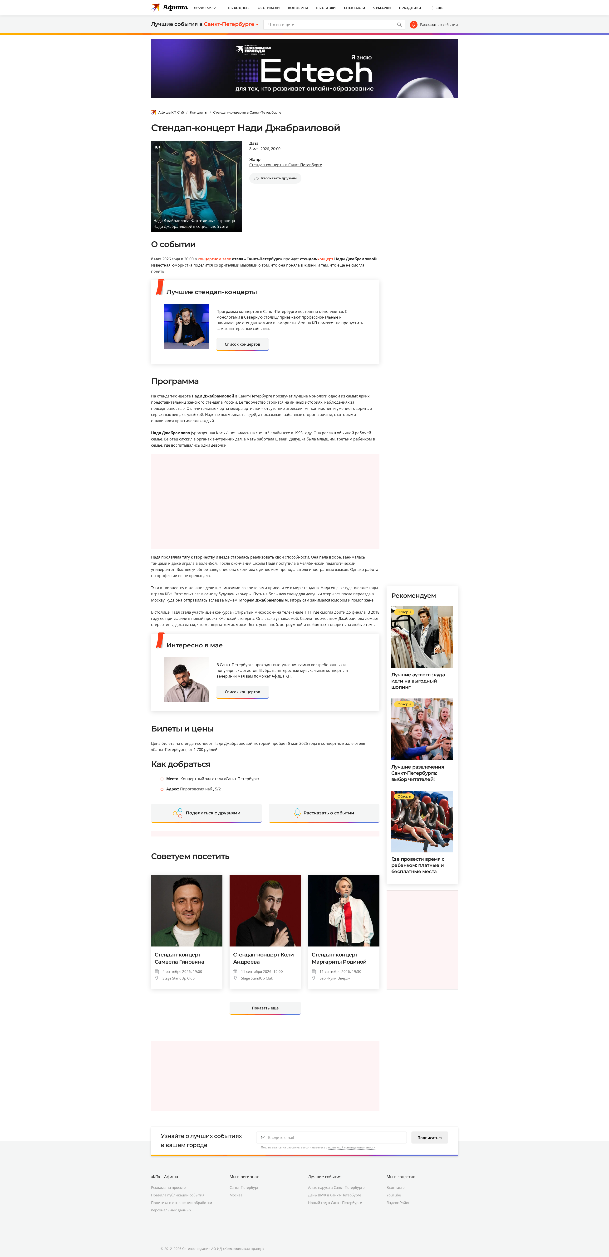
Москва (236, 1195)
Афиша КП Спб (171, 112)
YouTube (394, 1195)
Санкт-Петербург (244, 1187)
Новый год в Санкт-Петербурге (335, 1202)
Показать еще (265, 1008)
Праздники (410, 8)
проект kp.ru (205, 7)
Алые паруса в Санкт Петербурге (336, 1187)
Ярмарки (382, 8)
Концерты (298, 8)
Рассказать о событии (439, 24)
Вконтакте (395, 1187)
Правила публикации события (177, 1195)
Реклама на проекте (168, 1187)
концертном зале (214, 259)
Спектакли (354, 8)
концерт (325, 259)
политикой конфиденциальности (351, 1147)
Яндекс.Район (399, 1202)
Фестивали (269, 8)
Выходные (239, 8)
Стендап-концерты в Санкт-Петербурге (247, 112)
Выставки (326, 8)
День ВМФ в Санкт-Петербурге (334, 1195)
